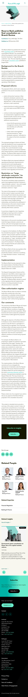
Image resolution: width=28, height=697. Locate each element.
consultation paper (9, 51)
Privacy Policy (5, 676)
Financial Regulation (7, 505)
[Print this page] (7, 454)
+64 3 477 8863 (9, 667)
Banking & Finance (6, 510)
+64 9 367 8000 (9, 632)
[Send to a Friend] (11, 454)
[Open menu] (3, 3)
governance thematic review (14, 372)
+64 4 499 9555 (9, 652)
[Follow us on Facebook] (6, 614)
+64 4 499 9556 (8, 653)
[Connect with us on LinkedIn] (2, 614)
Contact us (7, 605)
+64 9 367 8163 (8, 634)
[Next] (25, 572)
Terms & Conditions (6, 682)
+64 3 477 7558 (8, 669)
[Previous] (4, 572)
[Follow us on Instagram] (10, 614)
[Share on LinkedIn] (3, 454)
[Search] (25, 3)
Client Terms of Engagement (9, 685)
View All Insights (5, 522)
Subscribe (13, 434)
